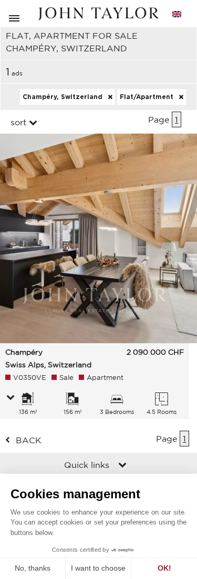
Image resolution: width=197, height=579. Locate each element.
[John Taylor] (98, 14)
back (29, 440)
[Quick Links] (122, 466)
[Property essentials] (10, 398)
